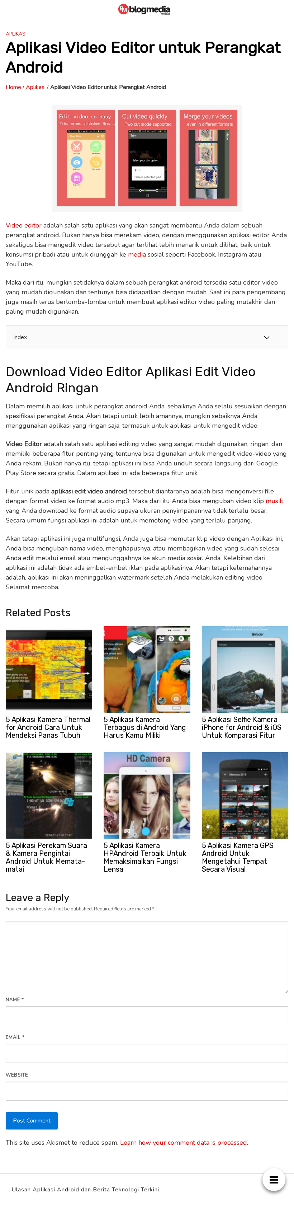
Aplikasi (16, 34)
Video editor (24, 225)
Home (13, 87)
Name (15, 1000)
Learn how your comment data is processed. (184, 1142)
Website (17, 1075)
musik (274, 501)
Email (15, 1037)
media (137, 254)
